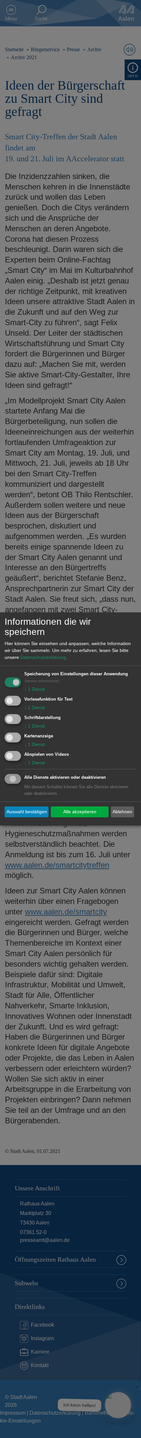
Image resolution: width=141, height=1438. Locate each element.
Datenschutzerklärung (43, 657)
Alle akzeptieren (79, 811)
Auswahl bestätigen (27, 811)
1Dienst (34, 689)
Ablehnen (122, 811)
